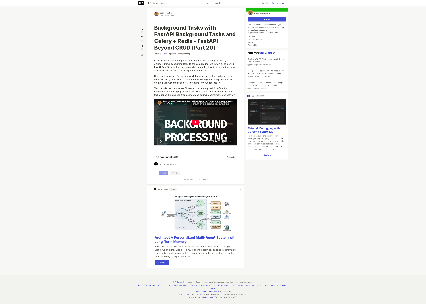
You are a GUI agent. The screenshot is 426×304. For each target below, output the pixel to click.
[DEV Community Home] (141, 3)
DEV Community (179, 282)
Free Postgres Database (269, 285)
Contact (255, 285)
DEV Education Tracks (180, 285)
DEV (221, 295)
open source (199, 295)
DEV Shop (283, 285)
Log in (265, 3)
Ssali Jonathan (166, 13)
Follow (267, 19)
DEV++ (160, 285)
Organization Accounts (222, 285)
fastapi (158, 54)
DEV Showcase (238, 285)
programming (184, 54)
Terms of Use (226, 291)
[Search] (148, 3)
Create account (278, 3)
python (172, 54)
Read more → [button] (162, 262)
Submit (163, 173)
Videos (167, 285)
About (248, 285)
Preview (175, 173)
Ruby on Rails (208, 297)
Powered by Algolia (212, 3)
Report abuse (204, 180)
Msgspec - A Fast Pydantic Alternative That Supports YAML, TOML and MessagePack (265, 73)
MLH (213, 288)
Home (140, 285)
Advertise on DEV (205, 285)
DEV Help (193, 285)
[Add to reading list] (141, 47)
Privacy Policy (214, 291)
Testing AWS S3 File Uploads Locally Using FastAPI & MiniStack (265, 62)
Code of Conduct (189, 180)
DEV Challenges (149, 285)
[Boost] (141, 55)
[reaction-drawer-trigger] (142, 29)
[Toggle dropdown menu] (241, 189)
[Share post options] (142, 63)
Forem (187, 295)
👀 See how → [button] (267, 155)
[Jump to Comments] (141, 38)
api (165, 54)
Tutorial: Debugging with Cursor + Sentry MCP (264, 130)
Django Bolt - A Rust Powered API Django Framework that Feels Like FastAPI (265, 85)
